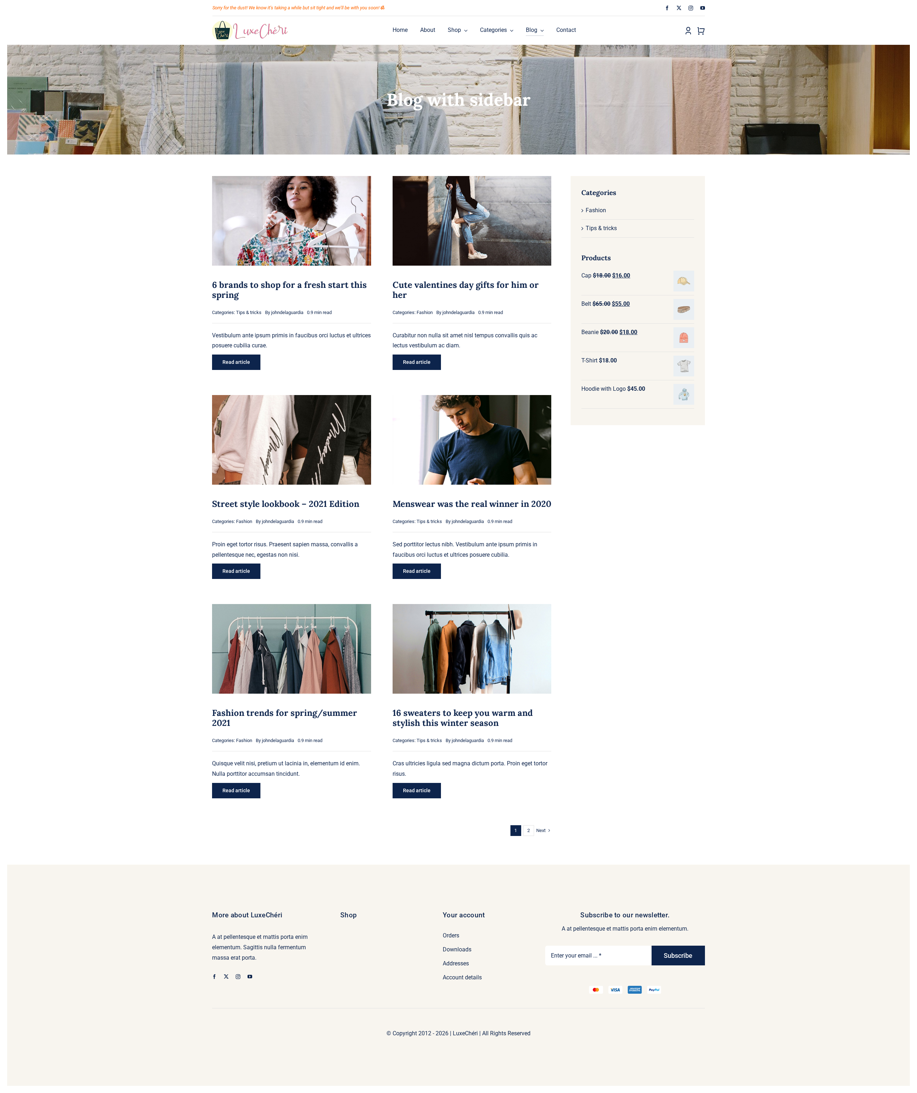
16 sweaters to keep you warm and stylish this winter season (463, 717)
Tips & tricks (248, 312)
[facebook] (667, 8)
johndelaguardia (287, 312)
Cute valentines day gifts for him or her (466, 289)
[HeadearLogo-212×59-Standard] (250, 22)
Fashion (425, 312)
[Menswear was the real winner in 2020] (472, 399)
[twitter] (679, 8)
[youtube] (702, 8)
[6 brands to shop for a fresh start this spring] (291, 180)
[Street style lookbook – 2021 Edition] (291, 399)
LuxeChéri (465, 1033)
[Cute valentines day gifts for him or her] (472, 180)
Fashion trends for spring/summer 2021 (284, 717)
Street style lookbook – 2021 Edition (285, 503)
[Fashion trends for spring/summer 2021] (291, 608)
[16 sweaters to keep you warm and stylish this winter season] (472, 608)
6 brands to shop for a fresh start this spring (289, 289)
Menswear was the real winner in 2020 (472, 503)
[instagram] (690, 8)
